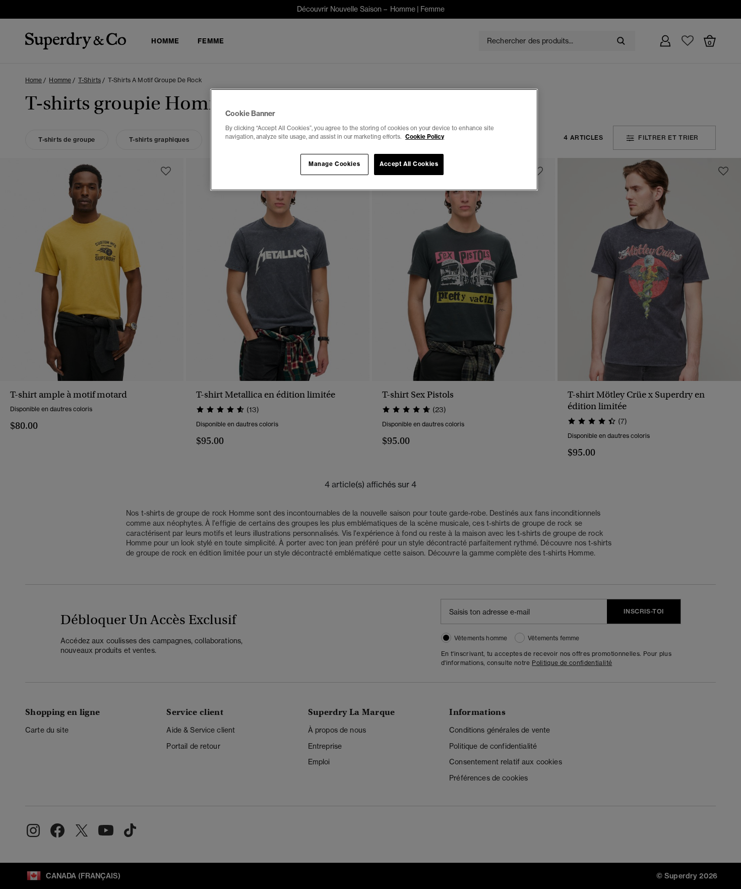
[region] (374, 140)
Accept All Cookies (409, 164)
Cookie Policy (424, 136)
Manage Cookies (334, 164)
